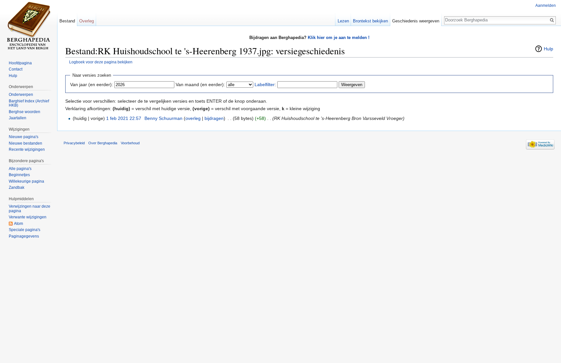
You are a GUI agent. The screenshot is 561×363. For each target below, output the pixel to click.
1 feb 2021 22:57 (123, 118)
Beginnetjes (19, 175)
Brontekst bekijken (370, 21)
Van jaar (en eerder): (91, 84)
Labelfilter (265, 84)
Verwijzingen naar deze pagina (29, 208)
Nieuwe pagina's (23, 137)
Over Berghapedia (102, 143)
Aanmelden (545, 5)
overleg (193, 118)
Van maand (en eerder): (200, 84)
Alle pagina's (20, 168)
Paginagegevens (24, 236)
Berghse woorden (24, 112)
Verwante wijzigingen (27, 217)
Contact (15, 69)
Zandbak (16, 187)
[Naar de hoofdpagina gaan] (29, 26)
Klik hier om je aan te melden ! (338, 37)
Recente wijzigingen (27, 149)
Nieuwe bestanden (25, 143)
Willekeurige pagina (26, 181)
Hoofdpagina (20, 63)
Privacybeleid (74, 143)
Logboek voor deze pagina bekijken (100, 62)
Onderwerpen (21, 94)
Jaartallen (17, 118)
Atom (18, 223)
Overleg (86, 21)
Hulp (548, 48)
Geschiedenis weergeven (415, 21)
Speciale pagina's (24, 229)
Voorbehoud (130, 143)
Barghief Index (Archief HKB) (29, 103)
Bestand (67, 21)
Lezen (343, 21)
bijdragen (214, 118)
